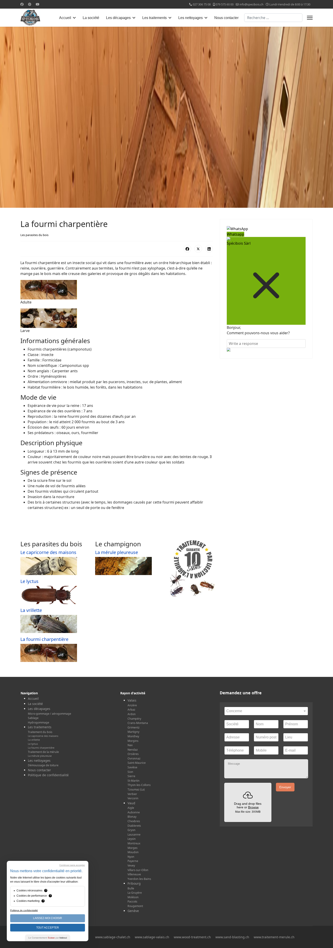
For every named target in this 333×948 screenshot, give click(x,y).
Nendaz (133, 750)
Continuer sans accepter (72, 865)
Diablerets (134, 826)
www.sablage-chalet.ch (112, 937)
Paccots (132, 901)
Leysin (132, 839)
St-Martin (134, 781)
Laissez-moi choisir (47, 918)
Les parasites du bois (34, 235)
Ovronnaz (134, 758)
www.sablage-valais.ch (152, 937)
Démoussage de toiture (43, 765)
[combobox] (273, 17)
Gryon (131, 830)
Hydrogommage (38, 722)
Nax (130, 745)
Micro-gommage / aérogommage (49, 714)
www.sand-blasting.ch (232, 937)
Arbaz (131, 710)
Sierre (131, 776)
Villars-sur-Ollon (138, 870)
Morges (133, 848)
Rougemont (135, 906)
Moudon (133, 852)
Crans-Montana (138, 723)
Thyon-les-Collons (139, 785)
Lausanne (134, 834)
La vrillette (31, 610)
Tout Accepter (47, 927)
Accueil (65, 18)
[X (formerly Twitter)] (198, 249)
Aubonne (134, 812)
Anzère (132, 705)
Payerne (133, 861)
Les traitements (154, 18)
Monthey (133, 736)
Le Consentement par (47, 937)
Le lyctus (29, 581)
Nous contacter (226, 18)
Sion (130, 772)
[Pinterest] (29, 4)
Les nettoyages (190, 18)
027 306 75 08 (202, 4)
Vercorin (133, 798)
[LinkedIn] (209, 249)
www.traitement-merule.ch (274, 937)
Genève (133, 911)
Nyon (131, 857)
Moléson (133, 897)
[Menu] (310, 18)
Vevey (131, 865)
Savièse (132, 767)
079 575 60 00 (225, 4)
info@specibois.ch (251, 4)
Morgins (133, 741)
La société (91, 18)
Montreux (134, 843)
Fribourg (134, 883)
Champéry (134, 719)
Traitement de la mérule (43, 752)
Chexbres (134, 821)
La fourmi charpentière (44, 639)
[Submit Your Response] (266, 349)
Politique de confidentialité (48, 775)
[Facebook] (22, 4)
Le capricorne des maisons (48, 552)
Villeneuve (134, 874)
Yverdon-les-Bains (139, 879)
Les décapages (118, 18)
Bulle (131, 888)
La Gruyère (135, 893)
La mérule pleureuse (116, 552)
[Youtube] (37, 4)
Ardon (132, 714)
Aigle (131, 808)
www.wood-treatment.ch (192, 937)
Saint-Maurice (137, 763)
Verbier (132, 794)
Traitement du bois (40, 732)
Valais (132, 700)
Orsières (133, 754)
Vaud (131, 803)
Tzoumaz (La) (136, 789)
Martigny (133, 732)
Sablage (33, 718)
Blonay (132, 817)
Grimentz (134, 727)
